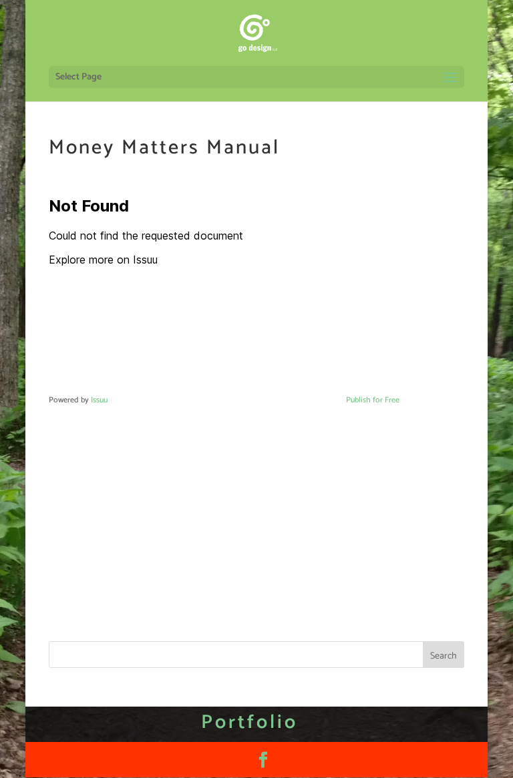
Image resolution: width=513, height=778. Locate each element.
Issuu (99, 400)
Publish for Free (372, 400)
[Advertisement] (256, 503)
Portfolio (249, 723)
